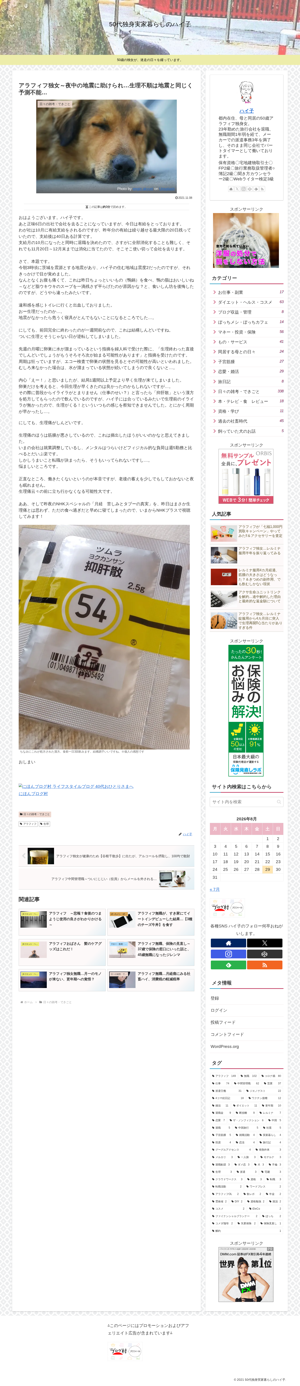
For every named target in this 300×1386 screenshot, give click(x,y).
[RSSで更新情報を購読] (262, 189)
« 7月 (215, 889)
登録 (215, 998)
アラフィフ (29, 823)
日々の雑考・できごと (36, 814)
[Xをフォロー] (237, 189)
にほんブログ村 (33, 793)
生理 (46, 823)
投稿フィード (223, 1022)
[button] (279, 801)
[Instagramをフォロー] (243, 189)
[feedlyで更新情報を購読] (256, 189)
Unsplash (167, 189)
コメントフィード (227, 1034)
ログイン (219, 1010)
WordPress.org (225, 1046)
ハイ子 (247, 110)
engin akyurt (143, 189)
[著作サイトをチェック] (231, 189)
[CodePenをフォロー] (250, 189)
